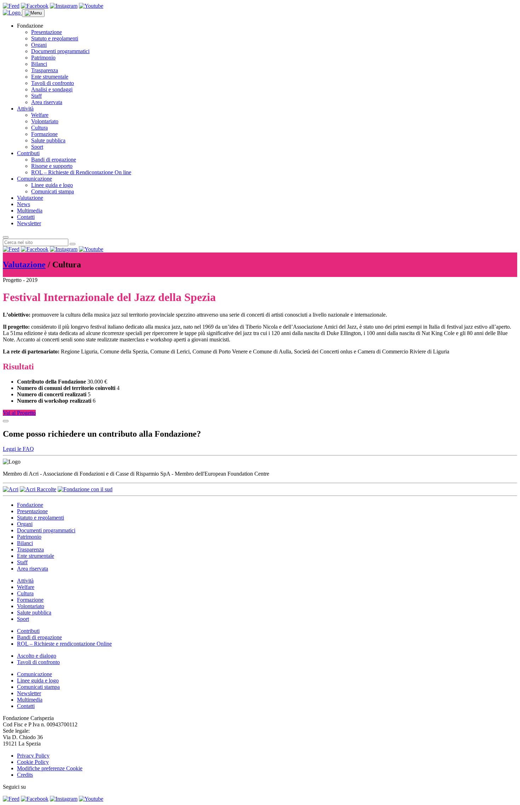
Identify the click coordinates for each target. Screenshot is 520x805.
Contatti (26, 217)
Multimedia (29, 211)
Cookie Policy (33, 762)
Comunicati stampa (52, 191)
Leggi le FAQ (18, 449)
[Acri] (10, 489)
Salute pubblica (48, 140)
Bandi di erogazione (53, 160)
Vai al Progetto (19, 413)
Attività (25, 109)
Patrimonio (43, 58)
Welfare (39, 115)
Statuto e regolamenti (54, 38)
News (23, 204)
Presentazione (46, 32)
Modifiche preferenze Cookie (49, 768)
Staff (36, 96)
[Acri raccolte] (38, 489)
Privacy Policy (33, 756)
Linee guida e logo (52, 185)
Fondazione (30, 505)
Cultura (39, 128)
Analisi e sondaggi (52, 89)
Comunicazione (34, 179)
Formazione (44, 134)
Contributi (28, 153)
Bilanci (39, 64)
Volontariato (44, 121)
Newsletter (29, 223)
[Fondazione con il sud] (85, 489)
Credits (25, 775)
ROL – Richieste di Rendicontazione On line (81, 172)
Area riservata (46, 102)
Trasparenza (44, 70)
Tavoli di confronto (52, 83)
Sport (37, 147)
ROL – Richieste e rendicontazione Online (64, 644)
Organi (39, 45)
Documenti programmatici (60, 51)
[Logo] (12, 13)
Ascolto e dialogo (36, 656)
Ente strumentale (49, 77)
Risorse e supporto (52, 166)
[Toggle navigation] (33, 13)
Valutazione (30, 198)
